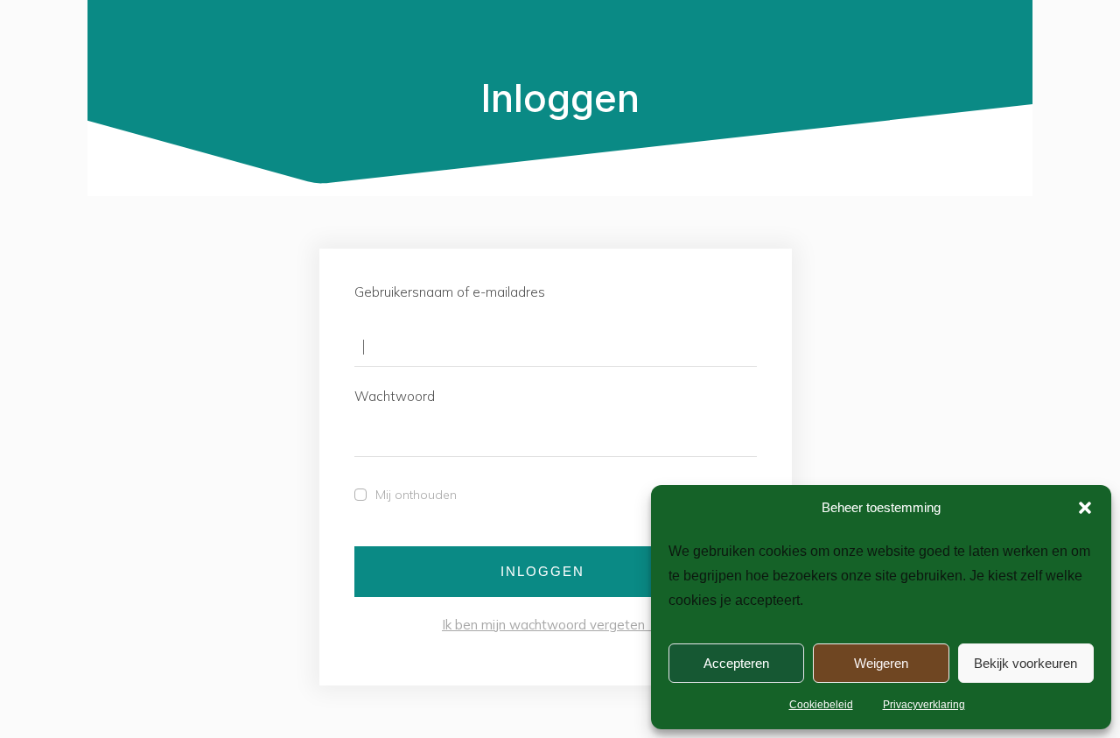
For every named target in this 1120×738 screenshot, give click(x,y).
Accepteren (736, 663)
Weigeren (881, 663)
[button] (1085, 508)
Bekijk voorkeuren (1025, 663)
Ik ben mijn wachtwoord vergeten (554, 624)
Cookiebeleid (821, 705)
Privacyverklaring (924, 705)
